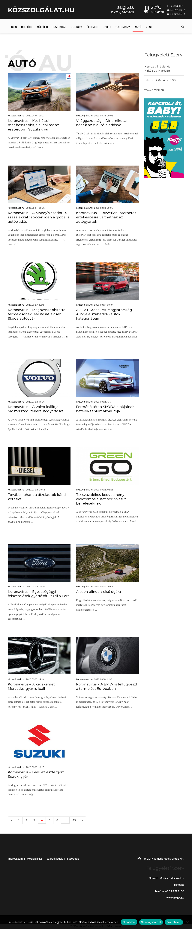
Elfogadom (129, 922)
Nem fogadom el (151, 922)
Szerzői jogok (54, 858)
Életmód (92, 26)
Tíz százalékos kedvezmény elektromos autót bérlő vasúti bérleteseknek (101, 499)
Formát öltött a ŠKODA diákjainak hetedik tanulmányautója (105, 409)
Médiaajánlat (34, 858)
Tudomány (122, 26)
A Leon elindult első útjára (98, 592)
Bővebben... (174, 922)
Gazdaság (59, 26)
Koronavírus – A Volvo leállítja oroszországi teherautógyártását (36, 409)
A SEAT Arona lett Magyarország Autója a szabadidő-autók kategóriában (104, 314)
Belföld (26, 26)
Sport (107, 26)
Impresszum (15, 858)
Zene (149, 26)
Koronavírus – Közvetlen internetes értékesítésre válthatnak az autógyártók (106, 217)
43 (74, 820)
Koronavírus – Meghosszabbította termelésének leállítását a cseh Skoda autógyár (36, 314)
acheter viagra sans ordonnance (156, 198)
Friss (13, 26)
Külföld (42, 26)
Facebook (73, 858)
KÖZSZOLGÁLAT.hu (41, 10)
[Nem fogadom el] (187, 922)
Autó (138, 26)
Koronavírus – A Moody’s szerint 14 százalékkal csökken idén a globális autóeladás (38, 217)
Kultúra (76, 26)
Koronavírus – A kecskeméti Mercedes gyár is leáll (32, 686)
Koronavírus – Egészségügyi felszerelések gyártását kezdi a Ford (39, 594)
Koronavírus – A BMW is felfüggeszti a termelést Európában (107, 686)
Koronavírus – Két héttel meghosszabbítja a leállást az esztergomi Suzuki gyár (33, 125)
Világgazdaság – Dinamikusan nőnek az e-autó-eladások (102, 123)
